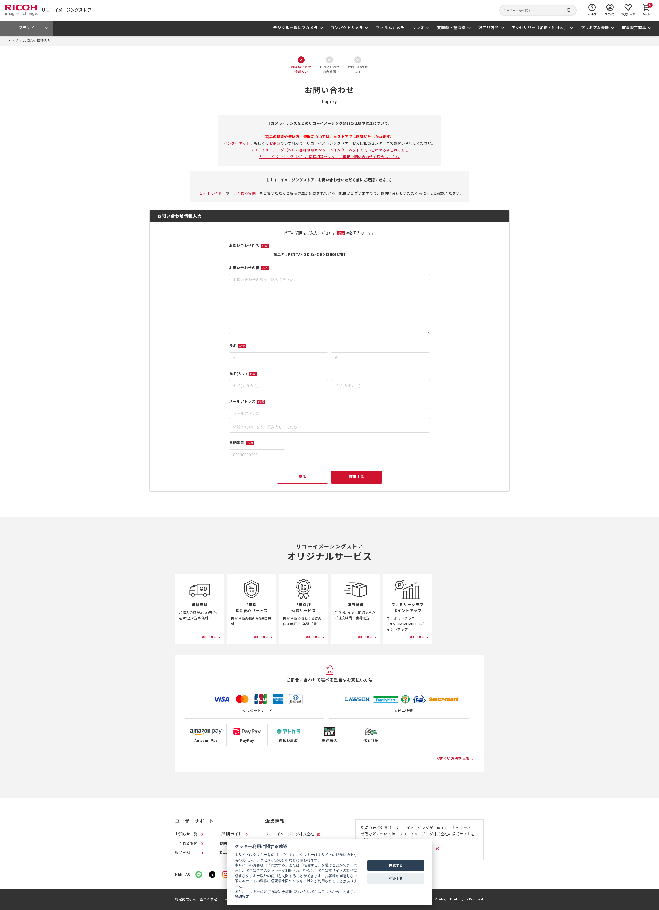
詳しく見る (209, 637)
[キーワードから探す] (538, 10)
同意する (396, 865)
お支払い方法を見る (453, 759)
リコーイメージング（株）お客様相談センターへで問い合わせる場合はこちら (329, 150)
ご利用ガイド (210, 193)
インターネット (237, 143)
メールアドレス (246, 401)
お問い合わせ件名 (248, 246)
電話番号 (241, 443)
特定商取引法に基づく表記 (196, 899)
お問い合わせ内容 (248, 268)
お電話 (274, 143)
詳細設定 (242, 897)
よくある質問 (244, 193)
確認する (356, 477)
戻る (302, 477)
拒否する (396, 878)
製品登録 (182, 853)
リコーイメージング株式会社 (289, 834)
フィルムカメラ (390, 27)
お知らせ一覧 (186, 834)
